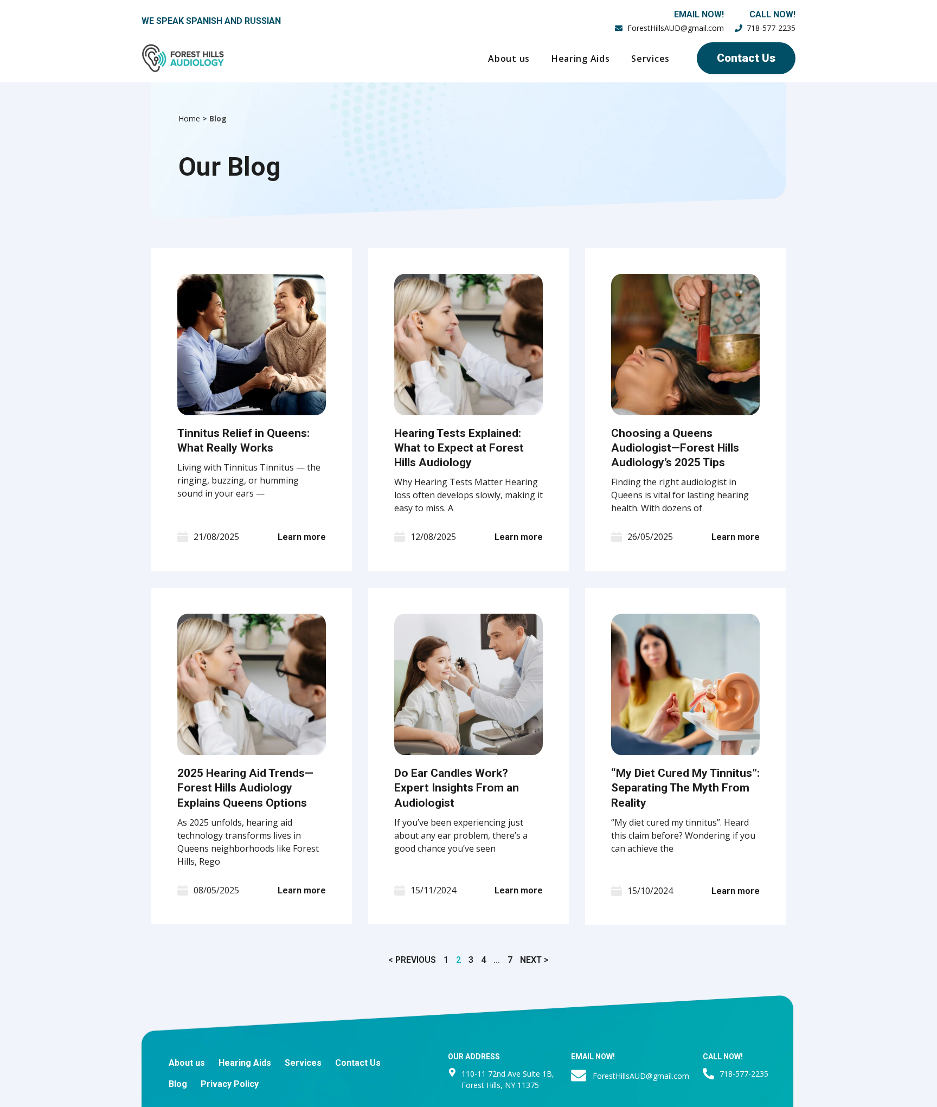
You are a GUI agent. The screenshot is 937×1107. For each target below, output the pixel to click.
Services (650, 58)
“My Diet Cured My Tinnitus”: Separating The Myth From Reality (685, 788)
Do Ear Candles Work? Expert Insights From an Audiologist (456, 788)
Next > (534, 960)
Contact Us (358, 1063)
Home (189, 118)
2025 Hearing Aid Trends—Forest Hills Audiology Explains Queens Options (245, 788)
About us (509, 58)
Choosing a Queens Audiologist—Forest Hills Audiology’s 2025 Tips (675, 448)
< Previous (412, 960)
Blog (178, 1084)
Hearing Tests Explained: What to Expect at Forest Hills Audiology (459, 448)
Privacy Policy (230, 1084)
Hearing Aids (580, 58)
